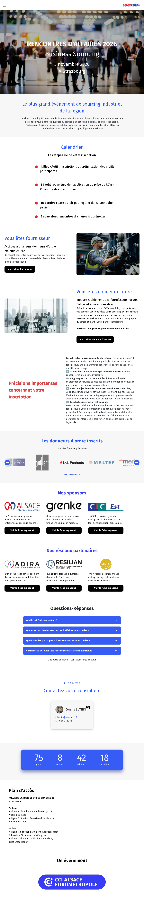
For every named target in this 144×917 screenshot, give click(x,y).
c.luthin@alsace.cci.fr (66, 717)
